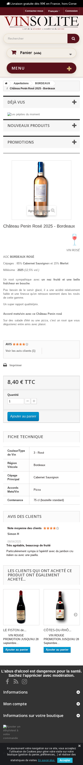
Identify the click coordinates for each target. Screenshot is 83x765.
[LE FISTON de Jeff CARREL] (21, 607)
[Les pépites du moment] (23, 114)
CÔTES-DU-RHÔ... (57, 630)
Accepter (65, 760)
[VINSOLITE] (41, 23)
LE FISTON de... (14, 630)
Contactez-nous (34, 11)
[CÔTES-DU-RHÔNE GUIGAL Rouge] (62, 607)
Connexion (71, 11)
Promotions (20, 142)
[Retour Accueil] (5, 83)
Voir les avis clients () (20, 350)
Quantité (13, 394)
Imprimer (16, 365)
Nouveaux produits (28, 125)
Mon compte (15, 703)
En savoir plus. (46, 760)
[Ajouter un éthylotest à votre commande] (13, 732)
